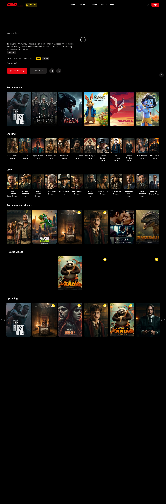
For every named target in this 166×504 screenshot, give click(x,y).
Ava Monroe (142, 156)
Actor (38, 158)
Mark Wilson (103, 191)
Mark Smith (155, 156)
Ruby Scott (64, 156)
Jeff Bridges (90, 156)
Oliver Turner (155, 191)
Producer (15, 196)
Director (8, 196)
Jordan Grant (77, 156)
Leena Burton (25, 156)
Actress (12, 158)
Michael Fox (51, 156)
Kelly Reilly (51, 191)
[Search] (147, 4)
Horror (17, 33)
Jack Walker (116, 191)
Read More (11, 52)
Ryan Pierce (38, 156)
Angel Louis (77, 191)
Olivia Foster (12, 156)
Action (9, 33)
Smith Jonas (64, 191)
